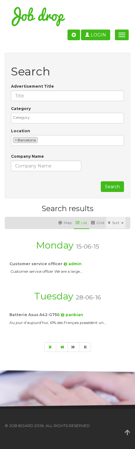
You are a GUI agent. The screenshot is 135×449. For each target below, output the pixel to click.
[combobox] (67, 118)
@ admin (72, 263)
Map (68, 222)
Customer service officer (36, 263)
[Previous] (62, 347)
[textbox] (69, 117)
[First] (50, 347)
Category (21, 108)
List (84, 222)
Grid (100, 222)
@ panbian (72, 314)
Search (112, 186)
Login (97, 35)
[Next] (73, 347)
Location (20, 131)
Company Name (27, 156)
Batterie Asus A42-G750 (35, 314)
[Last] (85, 347)
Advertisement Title (32, 86)
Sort (116, 222)
